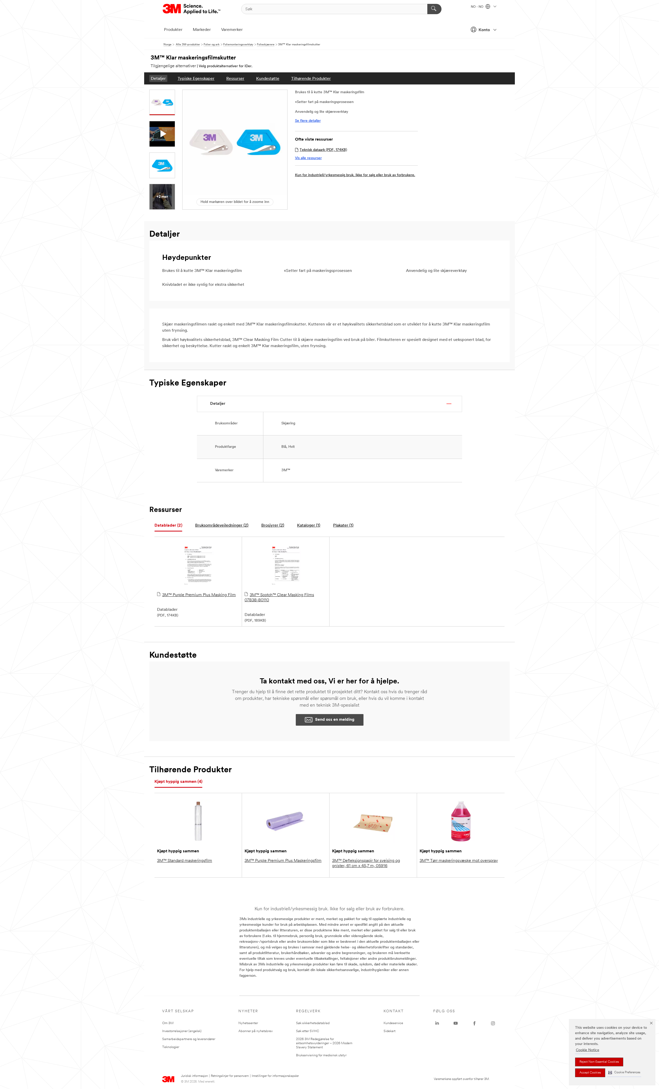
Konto (484, 30)
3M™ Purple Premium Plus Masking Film (199, 595)
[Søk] (434, 9)
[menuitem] (158, 78)
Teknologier (170, 1047)
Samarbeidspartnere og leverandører (188, 1039)
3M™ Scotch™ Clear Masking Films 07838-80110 (279, 597)
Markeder (202, 30)
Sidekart (389, 1031)
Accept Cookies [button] (590, 1072)
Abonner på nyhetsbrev (255, 1031)
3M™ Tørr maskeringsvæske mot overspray (459, 861)
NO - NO (477, 6)
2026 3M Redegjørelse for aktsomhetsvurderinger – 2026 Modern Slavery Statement (324, 1043)
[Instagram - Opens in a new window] (493, 1023)
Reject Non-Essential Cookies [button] (599, 1062)
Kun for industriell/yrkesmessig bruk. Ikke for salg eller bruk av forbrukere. (355, 175)
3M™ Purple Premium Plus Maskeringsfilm (283, 861)
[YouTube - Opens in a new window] (455, 1023)
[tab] (168, 525)
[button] (624, 1072)
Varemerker (232, 30)
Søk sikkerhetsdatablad (313, 1023)
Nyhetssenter (248, 1023)
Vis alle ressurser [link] (308, 158)
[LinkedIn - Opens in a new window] (437, 1023)
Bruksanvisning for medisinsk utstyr (321, 1055)
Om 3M (168, 1023)
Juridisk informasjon (194, 1076)
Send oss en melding (334, 720)
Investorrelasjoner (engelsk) (182, 1031)
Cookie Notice (587, 1050)
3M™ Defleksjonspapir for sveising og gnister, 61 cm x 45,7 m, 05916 (366, 863)
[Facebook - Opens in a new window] (474, 1023)
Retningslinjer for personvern (230, 1076)
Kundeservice (393, 1023)
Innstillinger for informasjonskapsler (275, 1076)
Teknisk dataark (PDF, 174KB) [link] (323, 150)
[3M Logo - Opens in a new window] (192, 9)
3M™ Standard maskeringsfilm (184, 861)
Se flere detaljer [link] (308, 121)
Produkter (173, 30)
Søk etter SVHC (307, 1031)
